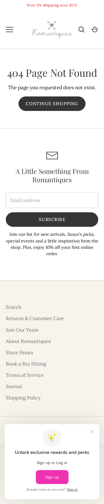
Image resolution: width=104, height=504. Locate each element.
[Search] (81, 29)
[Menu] (9, 29)
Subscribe (52, 219)
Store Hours (19, 352)
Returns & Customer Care (35, 318)
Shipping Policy (23, 398)
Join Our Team (22, 330)
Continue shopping (52, 103)
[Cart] (94, 29)
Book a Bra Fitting (26, 364)
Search (13, 307)
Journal (14, 386)
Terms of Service (25, 375)
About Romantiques (28, 341)
